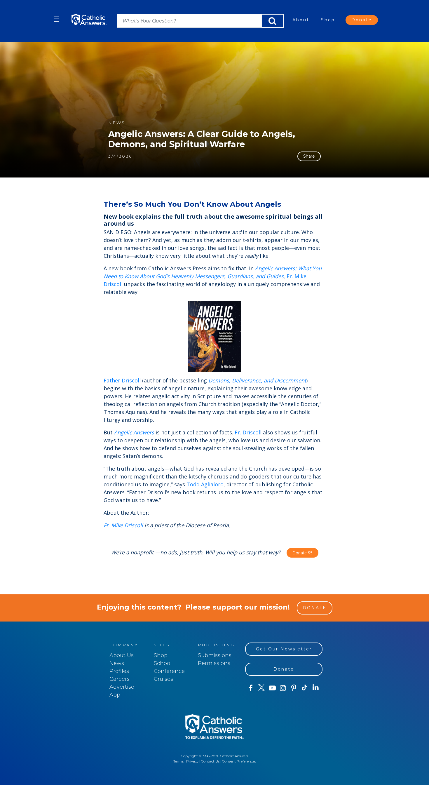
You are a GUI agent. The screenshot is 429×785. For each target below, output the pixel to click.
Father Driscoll (122, 380)
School (163, 663)
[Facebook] (250, 688)
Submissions (214, 655)
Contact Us (210, 761)
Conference (169, 671)
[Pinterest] (293, 688)
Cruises (163, 679)
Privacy (192, 761)
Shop (328, 19)
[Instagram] (283, 688)
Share (309, 156)
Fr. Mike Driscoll (123, 525)
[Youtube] (272, 688)
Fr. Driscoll (248, 432)
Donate (361, 19)
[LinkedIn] (315, 687)
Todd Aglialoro (205, 484)
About (300, 19)
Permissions (214, 663)
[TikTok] (304, 688)
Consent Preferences (239, 761)
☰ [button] (56, 19)
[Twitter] (261, 688)
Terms (178, 761)
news (116, 122)
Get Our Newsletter (284, 649)
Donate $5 (302, 553)
